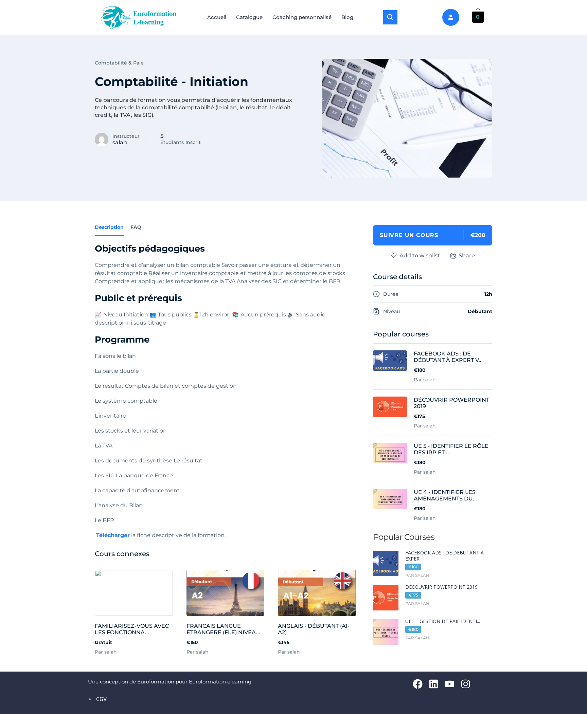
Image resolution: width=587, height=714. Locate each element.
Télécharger (113, 535)
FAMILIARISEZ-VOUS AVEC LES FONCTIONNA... (132, 629)
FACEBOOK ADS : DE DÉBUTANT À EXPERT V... (448, 356)
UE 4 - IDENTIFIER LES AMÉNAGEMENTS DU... (445, 495)
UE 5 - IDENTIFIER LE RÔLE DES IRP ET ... (451, 449)
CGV (101, 699)
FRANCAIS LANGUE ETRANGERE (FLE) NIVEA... (223, 629)
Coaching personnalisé (302, 17)
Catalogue (249, 17)
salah (119, 142)
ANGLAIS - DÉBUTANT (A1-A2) (314, 629)
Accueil (216, 17)
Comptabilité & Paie (119, 63)
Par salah (106, 652)
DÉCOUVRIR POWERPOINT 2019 (451, 403)
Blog (347, 17)
